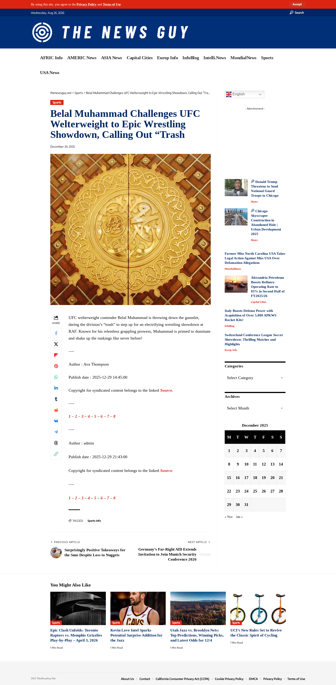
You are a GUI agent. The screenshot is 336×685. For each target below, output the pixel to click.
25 (255, 491)
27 (272, 491)
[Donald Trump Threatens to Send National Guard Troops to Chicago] (236, 187)
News (254, 201)
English (238, 94)
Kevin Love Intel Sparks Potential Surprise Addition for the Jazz (136, 635)
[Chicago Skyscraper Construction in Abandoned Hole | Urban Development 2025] (236, 216)
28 (281, 491)
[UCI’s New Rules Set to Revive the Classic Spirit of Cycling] (258, 608)
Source (166, 390)
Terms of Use (112, 4)
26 (264, 491)
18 (255, 477)
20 (272, 477)
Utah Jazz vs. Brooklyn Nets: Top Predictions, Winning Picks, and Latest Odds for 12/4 (197, 635)
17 (246, 477)
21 (281, 477)
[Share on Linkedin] (56, 388)
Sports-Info (94, 520)
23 (238, 491)
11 (255, 464)
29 (229, 504)
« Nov (229, 516)
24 (246, 491)
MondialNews (233, 268)
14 (281, 464)
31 (246, 504)
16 (238, 477)
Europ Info (231, 349)
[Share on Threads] (56, 442)
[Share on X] (56, 344)
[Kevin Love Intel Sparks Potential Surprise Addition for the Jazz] (138, 608)
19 (264, 477)
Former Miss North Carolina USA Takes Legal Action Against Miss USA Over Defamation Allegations (255, 258)
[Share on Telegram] (56, 431)
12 (264, 464)
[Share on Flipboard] (56, 355)
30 (238, 504)
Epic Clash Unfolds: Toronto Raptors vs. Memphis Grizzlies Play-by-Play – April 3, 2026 (76, 635)
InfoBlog (230, 325)
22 (229, 491)
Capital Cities (258, 301)
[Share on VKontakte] (56, 420)
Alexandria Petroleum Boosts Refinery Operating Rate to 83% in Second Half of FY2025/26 (268, 287)
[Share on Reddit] (56, 409)
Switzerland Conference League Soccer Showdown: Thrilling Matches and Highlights (254, 339)
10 (246, 464)
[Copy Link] (56, 453)
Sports (57, 102)
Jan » (239, 516)
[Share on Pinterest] (56, 366)
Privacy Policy (86, 4)
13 (272, 464)
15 (229, 477)
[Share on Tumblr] (56, 398)
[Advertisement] (263, 140)
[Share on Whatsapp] (56, 377)
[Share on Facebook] (56, 333)
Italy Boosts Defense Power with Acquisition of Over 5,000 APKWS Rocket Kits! (250, 315)
